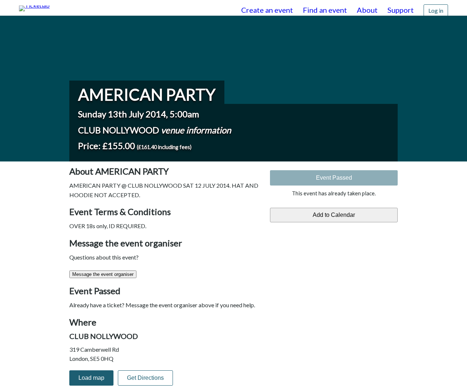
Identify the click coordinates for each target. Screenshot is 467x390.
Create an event (267, 9)
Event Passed (334, 178)
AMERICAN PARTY (147, 94)
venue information (196, 130)
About (367, 9)
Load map (91, 378)
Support (400, 9)
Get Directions (145, 378)
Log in (435, 10)
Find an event (325, 9)
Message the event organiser (103, 274)
